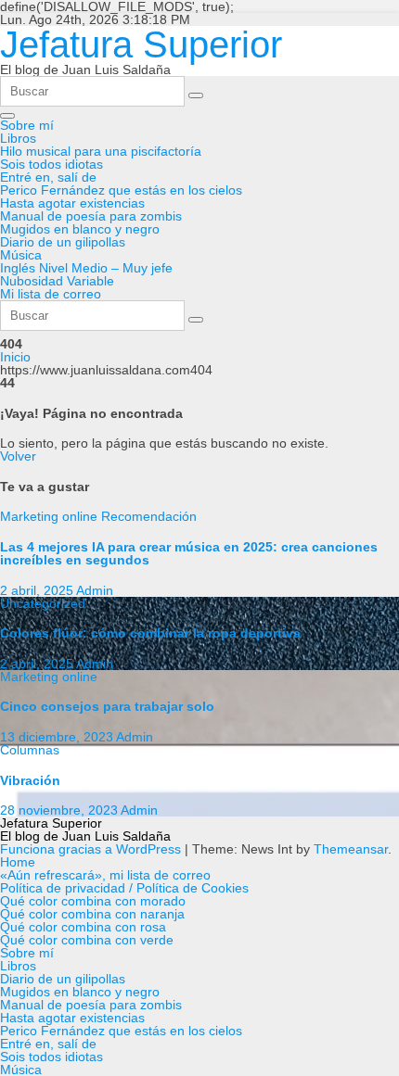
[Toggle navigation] (7, 116)
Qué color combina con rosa (83, 926)
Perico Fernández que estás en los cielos (121, 190)
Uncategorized (42, 603)
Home (17, 861)
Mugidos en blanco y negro (80, 229)
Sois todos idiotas (51, 164)
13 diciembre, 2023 (58, 736)
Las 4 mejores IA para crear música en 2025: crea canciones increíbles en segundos (189, 553)
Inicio (15, 356)
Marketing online (50, 516)
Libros (18, 138)
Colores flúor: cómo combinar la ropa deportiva (150, 633)
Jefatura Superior (141, 44)
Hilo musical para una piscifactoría (100, 151)
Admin (94, 590)
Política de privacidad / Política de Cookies (124, 887)
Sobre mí (27, 125)
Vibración (30, 780)
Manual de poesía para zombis (91, 216)
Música (21, 254)
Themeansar (351, 849)
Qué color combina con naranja (92, 913)
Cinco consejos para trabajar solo (107, 706)
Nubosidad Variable (57, 280)
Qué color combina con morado (93, 900)
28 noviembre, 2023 (60, 810)
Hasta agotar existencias (72, 203)
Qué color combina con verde (87, 939)
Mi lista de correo (50, 293)
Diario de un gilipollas (62, 241)
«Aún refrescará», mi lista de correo (105, 874)
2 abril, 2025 (38, 590)
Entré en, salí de (48, 177)
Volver (18, 456)
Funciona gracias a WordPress (92, 849)
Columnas (29, 749)
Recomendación (149, 516)
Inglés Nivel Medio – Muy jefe (86, 267)
